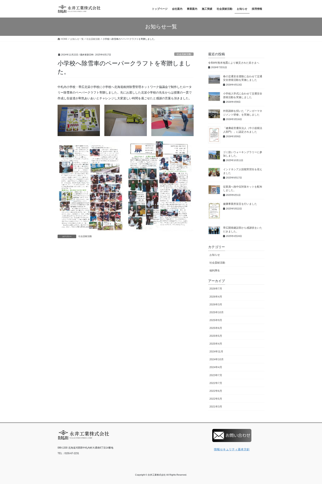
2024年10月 (216, 359)
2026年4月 (215, 296)
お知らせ (214, 254)
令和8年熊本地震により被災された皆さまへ (233, 62)
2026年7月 (215, 288)
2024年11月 (216, 351)
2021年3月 (215, 406)
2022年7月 (215, 383)
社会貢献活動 (184, 54)
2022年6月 (215, 390)
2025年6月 (215, 327)
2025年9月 (215, 320)
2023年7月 (215, 375)
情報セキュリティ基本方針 (232, 449)
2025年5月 (215, 335)
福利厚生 (214, 270)
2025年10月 (216, 312)
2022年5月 (215, 398)
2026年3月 (215, 304)
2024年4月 (215, 367)
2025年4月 (215, 343)
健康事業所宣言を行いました (240, 203)
